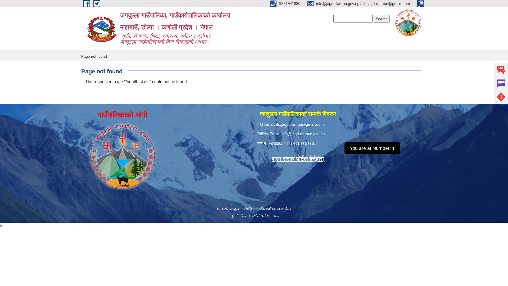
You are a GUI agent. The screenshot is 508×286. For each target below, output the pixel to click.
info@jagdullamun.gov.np (303, 134)
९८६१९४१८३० (305, 143)
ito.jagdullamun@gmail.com (300, 124)
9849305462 (279, 143)
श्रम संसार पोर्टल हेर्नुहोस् (298, 158)
